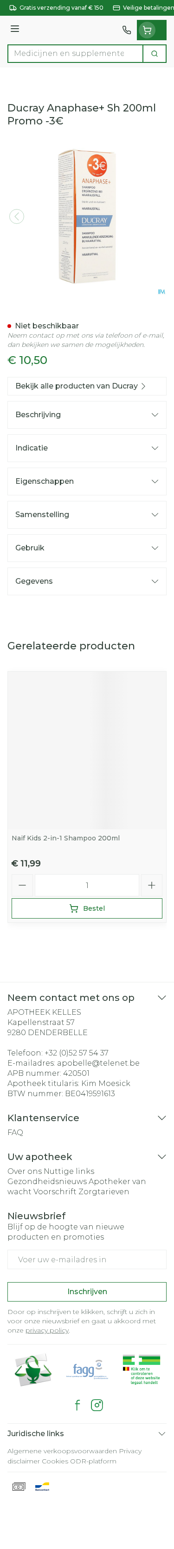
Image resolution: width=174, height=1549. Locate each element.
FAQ (15, 1132)
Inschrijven (87, 1291)
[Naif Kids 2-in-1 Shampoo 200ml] (87, 750)
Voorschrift (55, 1191)
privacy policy (47, 1330)
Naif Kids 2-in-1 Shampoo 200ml (66, 838)
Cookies (55, 1461)
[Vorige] (16, 216)
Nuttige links (69, 1171)
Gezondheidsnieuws (47, 1181)
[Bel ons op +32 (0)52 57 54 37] (126, 30)
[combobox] (75, 53)
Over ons (24, 1171)
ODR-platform (93, 1461)
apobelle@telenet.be (98, 1063)
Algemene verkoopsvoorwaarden (62, 1451)
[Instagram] (97, 1405)
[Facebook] (77, 1405)
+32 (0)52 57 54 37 (77, 1053)
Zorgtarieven (103, 1191)
